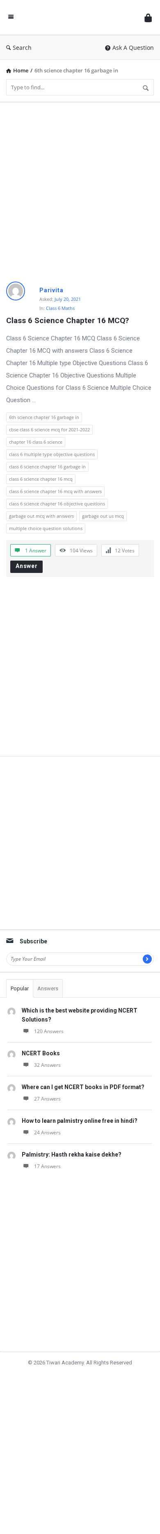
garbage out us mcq (103, 516)
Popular (20, 988)
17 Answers (47, 1166)
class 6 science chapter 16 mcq (41, 479)
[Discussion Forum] (79, 17)
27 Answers (47, 1098)
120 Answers (49, 1031)
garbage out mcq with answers (41, 516)
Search (22, 47)
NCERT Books (41, 1053)
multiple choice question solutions (45, 528)
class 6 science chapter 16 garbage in (47, 466)
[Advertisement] (80, 189)
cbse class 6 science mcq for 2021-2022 (49, 429)
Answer (27, 566)
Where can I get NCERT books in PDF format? (83, 1087)
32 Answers (47, 1064)
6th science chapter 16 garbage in (44, 417)
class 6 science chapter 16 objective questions (57, 503)
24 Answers (47, 1132)
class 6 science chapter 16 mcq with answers (55, 491)
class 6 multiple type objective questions (52, 454)
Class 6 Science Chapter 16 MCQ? (67, 320)
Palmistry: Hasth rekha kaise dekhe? (71, 1154)
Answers (47, 988)
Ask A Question (133, 47)
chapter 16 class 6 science (35, 442)
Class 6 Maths (60, 308)
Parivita (51, 290)
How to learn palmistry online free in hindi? (79, 1120)
